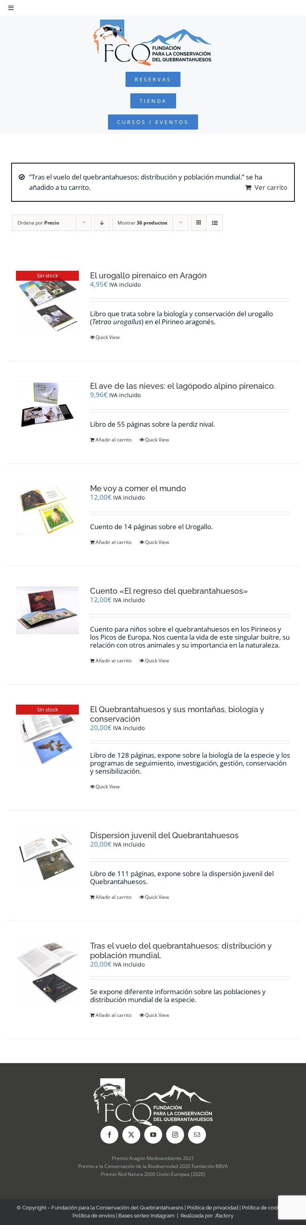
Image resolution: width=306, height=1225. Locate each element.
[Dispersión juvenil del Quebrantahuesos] (47, 857)
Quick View (108, 337)
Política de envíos (94, 1216)
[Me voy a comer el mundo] (47, 509)
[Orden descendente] (102, 223)
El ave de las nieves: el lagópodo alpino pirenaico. (182, 386)
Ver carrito (271, 187)
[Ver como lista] (214, 222)
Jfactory (223, 1216)
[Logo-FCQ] (153, 23)
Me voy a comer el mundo (138, 488)
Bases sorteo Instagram (146, 1216)
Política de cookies (264, 1208)
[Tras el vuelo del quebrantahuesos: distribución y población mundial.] (47, 972)
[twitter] (131, 1135)
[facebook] (109, 1135)
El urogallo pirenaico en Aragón (148, 275)
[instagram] (175, 1135)
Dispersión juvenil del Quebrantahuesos (164, 835)
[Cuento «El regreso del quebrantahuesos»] (47, 610)
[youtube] (153, 1135)
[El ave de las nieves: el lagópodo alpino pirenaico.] (47, 405)
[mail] (197, 1135)
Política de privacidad (212, 1208)
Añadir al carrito (113, 439)
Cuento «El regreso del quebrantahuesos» (169, 591)
